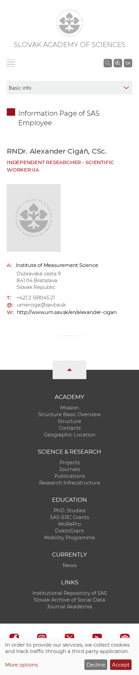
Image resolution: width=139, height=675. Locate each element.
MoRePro (69, 524)
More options (21, 664)
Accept (121, 664)
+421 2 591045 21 (36, 297)
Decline (95, 664)
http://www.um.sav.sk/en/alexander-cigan (67, 312)
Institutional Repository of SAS (69, 593)
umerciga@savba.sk (41, 304)
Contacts (70, 428)
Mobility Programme (69, 538)
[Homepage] (69, 23)
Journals (69, 469)
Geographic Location (69, 435)
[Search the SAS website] (108, 63)
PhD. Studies (69, 511)
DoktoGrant (69, 531)
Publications (69, 476)
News (70, 565)
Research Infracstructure (69, 483)
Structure (69, 421)
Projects (70, 462)
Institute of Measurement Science (57, 265)
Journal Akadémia (69, 607)
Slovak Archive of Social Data (69, 600)
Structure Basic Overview (69, 414)
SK (128, 63)
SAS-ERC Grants (69, 517)
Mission (69, 408)
